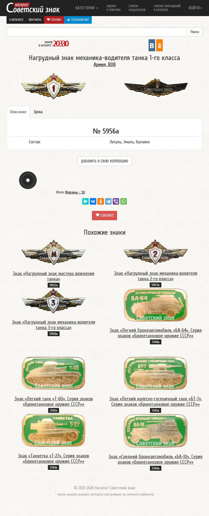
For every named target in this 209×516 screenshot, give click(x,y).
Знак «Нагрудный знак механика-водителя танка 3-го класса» (53, 324)
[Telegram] (108, 201)
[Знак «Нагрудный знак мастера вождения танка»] (53, 252)
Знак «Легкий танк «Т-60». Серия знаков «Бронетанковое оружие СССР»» (53, 401)
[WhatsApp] (123, 201)
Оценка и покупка (114, 8)
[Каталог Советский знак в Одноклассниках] (159, 45)
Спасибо (55, 20)
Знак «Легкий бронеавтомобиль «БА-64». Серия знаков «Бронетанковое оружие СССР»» (156, 333)
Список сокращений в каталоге (167, 8)
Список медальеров (137, 8)
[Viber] (116, 201)
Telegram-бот (80, 20)
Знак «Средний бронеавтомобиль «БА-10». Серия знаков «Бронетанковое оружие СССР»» (155, 459)
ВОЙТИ (194, 7)
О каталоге (16, 20)
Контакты (35, 20)
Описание (18, 111)
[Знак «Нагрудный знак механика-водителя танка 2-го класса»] (155, 251)
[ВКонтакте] (93, 201)
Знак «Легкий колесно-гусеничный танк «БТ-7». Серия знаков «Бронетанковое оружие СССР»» (155, 401)
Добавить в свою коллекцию (104, 161)
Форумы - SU (75, 192)
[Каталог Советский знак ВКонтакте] (152, 45)
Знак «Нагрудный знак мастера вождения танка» (53, 276)
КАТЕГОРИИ (85, 7)
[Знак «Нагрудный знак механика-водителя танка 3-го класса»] (53, 300)
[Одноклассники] (100, 201)
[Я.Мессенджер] (85, 201)
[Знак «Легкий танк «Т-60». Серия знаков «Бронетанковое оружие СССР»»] (53, 373)
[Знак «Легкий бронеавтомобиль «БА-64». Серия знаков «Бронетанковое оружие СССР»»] (155, 304)
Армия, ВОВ (105, 64)
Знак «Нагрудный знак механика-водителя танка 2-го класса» (155, 276)
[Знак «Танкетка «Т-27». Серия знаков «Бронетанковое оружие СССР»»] (53, 430)
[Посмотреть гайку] (28, 180)
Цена (38, 111)
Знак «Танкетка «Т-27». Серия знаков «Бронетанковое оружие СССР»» (53, 458)
